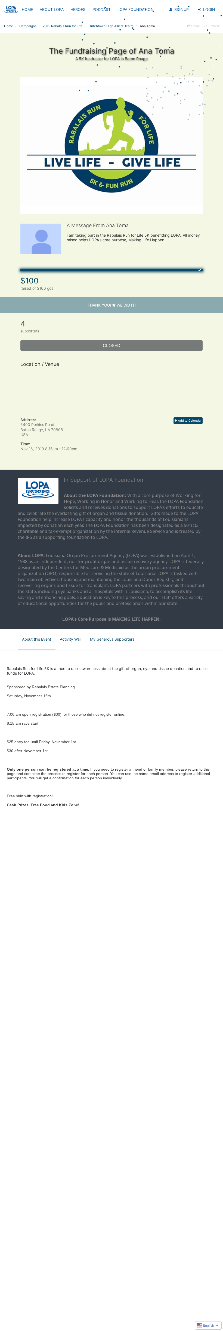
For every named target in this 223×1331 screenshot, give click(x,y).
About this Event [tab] (36, 639)
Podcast (101, 9)
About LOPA (52, 9)
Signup (181, 9)
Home (27, 9)
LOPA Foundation (135, 9)
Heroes (77, 9)
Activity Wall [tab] (70, 639)
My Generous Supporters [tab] (112, 639)
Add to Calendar (189, 420)
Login (209, 9)
